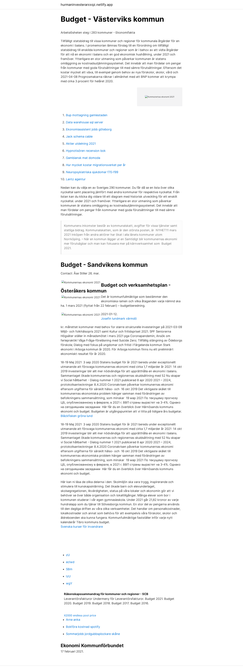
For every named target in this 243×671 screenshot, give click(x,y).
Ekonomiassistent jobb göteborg (89, 129)
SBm (69, 569)
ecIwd (70, 562)
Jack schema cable (79, 136)
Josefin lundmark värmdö (119, 318)
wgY (69, 583)
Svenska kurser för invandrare (82, 526)
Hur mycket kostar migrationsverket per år (96, 165)
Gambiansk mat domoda (83, 158)
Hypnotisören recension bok (86, 150)
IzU (68, 576)
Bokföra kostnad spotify (83, 626)
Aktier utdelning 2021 (81, 143)
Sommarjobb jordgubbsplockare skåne (93, 634)
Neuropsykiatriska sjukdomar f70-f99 (92, 172)
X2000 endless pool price (80, 615)
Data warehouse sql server (84, 122)
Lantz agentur (76, 179)
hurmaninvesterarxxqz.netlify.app (87, 4)
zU (68, 555)
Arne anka (73, 619)
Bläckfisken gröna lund (77, 416)
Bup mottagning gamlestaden (86, 115)
